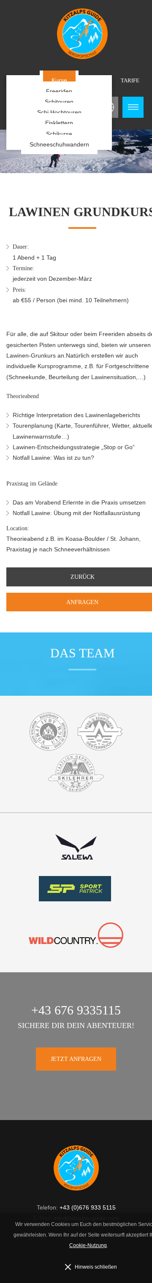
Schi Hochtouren (59, 112)
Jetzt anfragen (76, 1058)
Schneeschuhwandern (59, 144)
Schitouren (59, 101)
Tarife (130, 80)
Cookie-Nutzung (88, 1245)
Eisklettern (59, 122)
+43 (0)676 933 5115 (88, 1207)
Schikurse (59, 133)
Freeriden (59, 91)
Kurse (59, 80)
